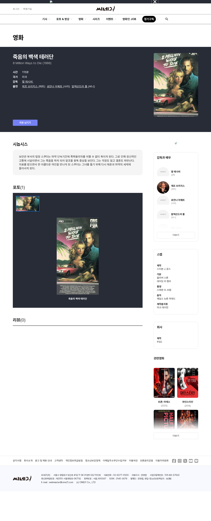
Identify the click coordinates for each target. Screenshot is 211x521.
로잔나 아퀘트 (55, 86)
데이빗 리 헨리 (164, 281)
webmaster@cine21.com (61, 482)
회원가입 (27, 9)
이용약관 (133, 460)
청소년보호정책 (92, 460)
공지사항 (17, 460)
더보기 (176, 235)
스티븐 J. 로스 (164, 269)
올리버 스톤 (162, 277)
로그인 (16, 9)
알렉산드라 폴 (80, 86)
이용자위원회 (162, 460)
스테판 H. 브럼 (164, 289)
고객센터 (58, 460)
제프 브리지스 (30, 86)
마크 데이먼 (162, 307)
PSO (159, 341)
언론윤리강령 (146, 460)
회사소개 (28, 460)
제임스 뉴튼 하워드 (166, 298)
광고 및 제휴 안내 (43, 460)
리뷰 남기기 (25, 122)
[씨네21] (105, 8)
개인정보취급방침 (74, 460)
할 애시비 (28, 81)
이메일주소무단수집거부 (115, 460)
